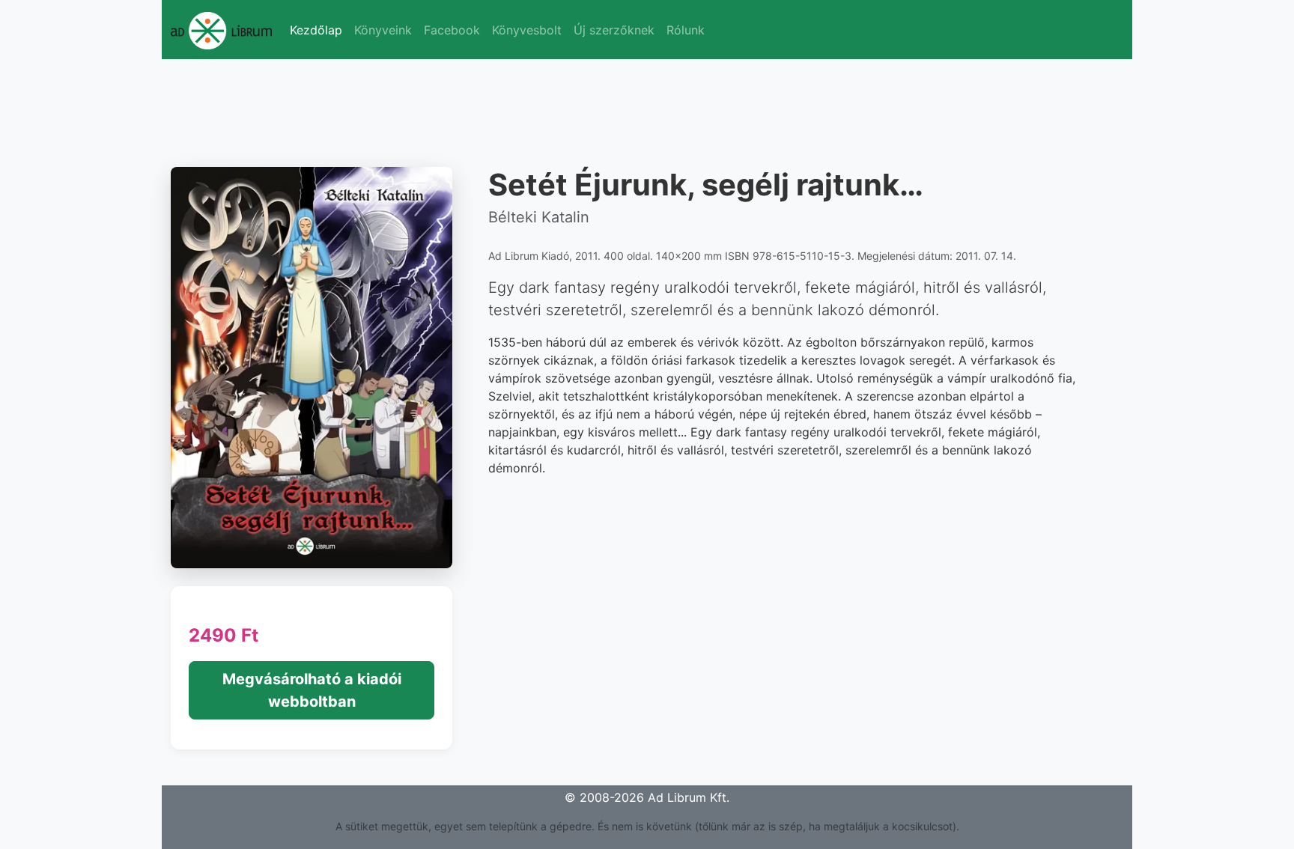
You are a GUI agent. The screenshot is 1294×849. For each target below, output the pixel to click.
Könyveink (383, 29)
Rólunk (685, 29)
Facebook (452, 29)
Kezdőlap (316, 29)
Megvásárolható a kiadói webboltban (311, 690)
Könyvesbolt (527, 29)
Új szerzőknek (614, 29)
